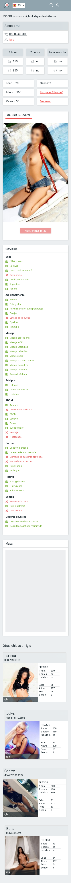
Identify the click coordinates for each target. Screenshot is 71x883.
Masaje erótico (17, 342)
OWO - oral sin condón (21, 270)
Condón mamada (19, 447)
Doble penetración (19, 279)
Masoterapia (16, 356)
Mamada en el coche (20, 461)
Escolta (13, 299)
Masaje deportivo (19, 365)
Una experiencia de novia (23, 452)
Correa (13, 423)
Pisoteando (16, 436)
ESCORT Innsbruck (13, 16)
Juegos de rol (17, 427)
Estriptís (14, 385)
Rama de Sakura (18, 374)
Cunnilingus (16, 466)
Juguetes (14, 284)
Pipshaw (14, 322)
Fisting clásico (17, 481)
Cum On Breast (17, 506)
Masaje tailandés (18, 351)
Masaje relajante (18, 369)
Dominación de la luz (21, 409)
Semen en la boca (19, 501)
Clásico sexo (16, 261)
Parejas (13, 313)
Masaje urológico (19, 346)
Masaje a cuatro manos (22, 360)
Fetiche (13, 288)
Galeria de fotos (18, 115)
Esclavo (14, 418)
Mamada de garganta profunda (26, 457)
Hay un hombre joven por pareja (26, 308)
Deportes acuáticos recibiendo (26, 526)
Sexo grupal (16, 275)
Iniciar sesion (58, 4)
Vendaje (14, 432)
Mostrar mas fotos (35, 230)
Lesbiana (14, 394)
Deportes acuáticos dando (24, 521)
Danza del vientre (19, 389)
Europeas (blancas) (51, 92)
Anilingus (14, 470)
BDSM (13, 414)
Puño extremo (17, 490)
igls (28, 16)
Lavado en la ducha (20, 317)
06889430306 (18, 34)
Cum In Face (16, 510)
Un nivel (14, 266)
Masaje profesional (20, 337)
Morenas (45, 101)
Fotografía (15, 304)
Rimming (14, 326)
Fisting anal (16, 486)
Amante (14, 405)
